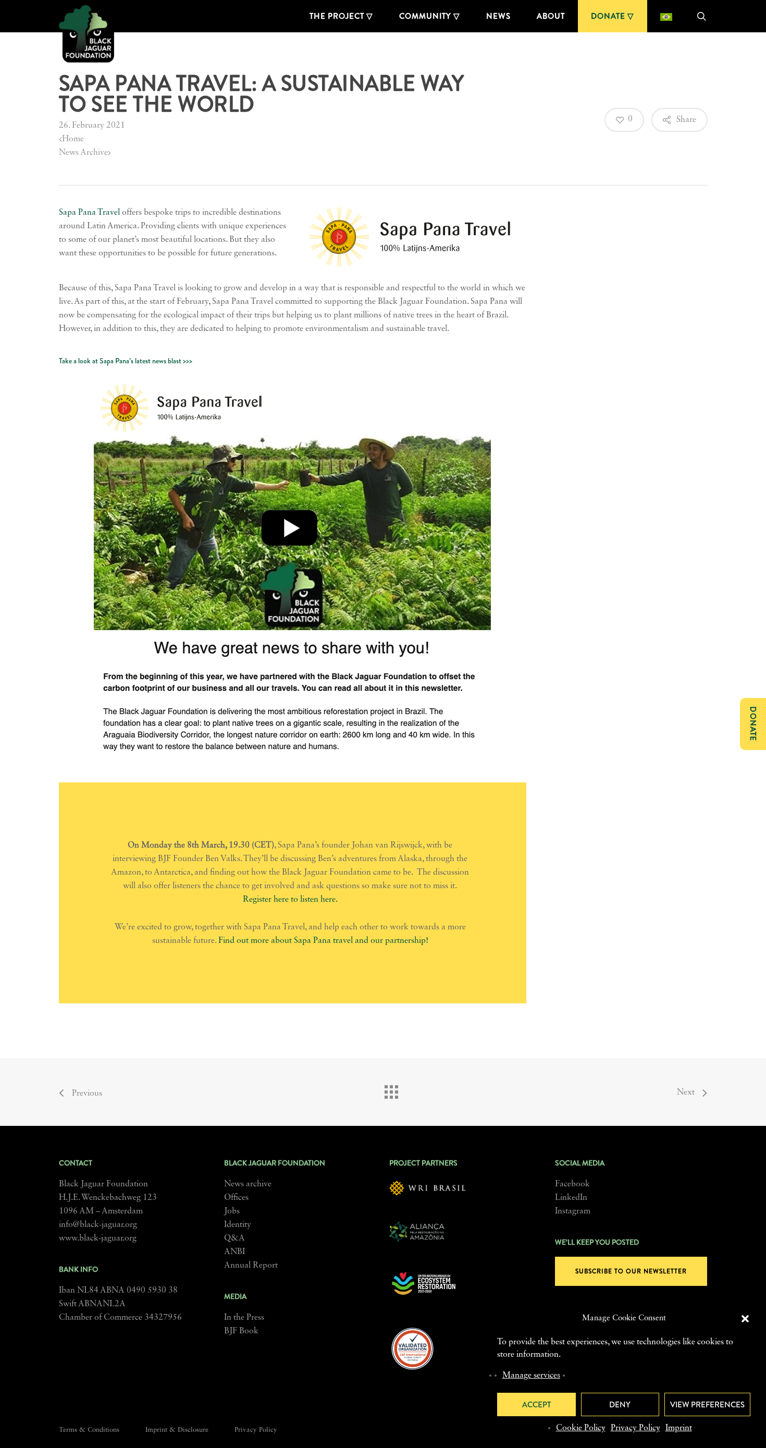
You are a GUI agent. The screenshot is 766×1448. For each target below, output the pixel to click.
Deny (620, 1404)
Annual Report (251, 1265)
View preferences (707, 1404)
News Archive (83, 153)
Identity (237, 1225)
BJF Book (241, 1331)
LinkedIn (571, 1198)
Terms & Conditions (89, 1430)
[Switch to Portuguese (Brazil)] (666, 16)
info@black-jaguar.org (98, 1225)
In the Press (244, 1318)
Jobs (232, 1211)
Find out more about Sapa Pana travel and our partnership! (323, 941)
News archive (247, 1184)
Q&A (234, 1238)
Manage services (531, 1375)
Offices (236, 1198)
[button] (745, 1319)
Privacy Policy (635, 1428)
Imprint (678, 1428)
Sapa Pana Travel (89, 212)
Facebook (572, 1184)
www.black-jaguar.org (98, 1238)
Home (73, 139)
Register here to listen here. (290, 899)
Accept (536, 1404)
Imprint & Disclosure (176, 1430)
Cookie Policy (581, 1428)
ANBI (234, 1252)
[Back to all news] (390, 1089)
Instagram (572, 1211)
